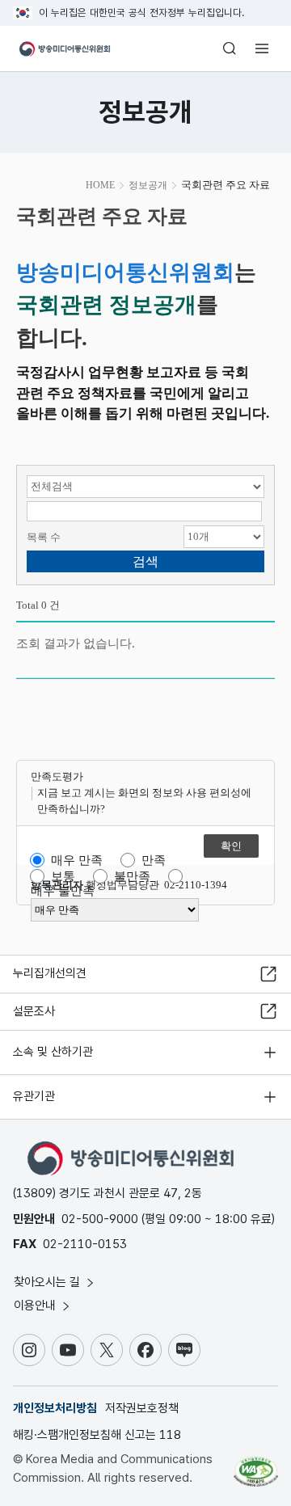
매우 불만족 (63, 890)
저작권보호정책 (142, 1408)
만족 (153, 860)
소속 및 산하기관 (53, 1051)
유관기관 (34, 1096)
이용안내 (36, 1305)
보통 (63, 876)
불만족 (132, 876)
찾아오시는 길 (48, 1282)
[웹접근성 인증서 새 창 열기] (256, 1465)
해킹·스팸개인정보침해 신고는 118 (97, 1435)
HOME (100, 185)
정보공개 (148, 185)
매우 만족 (77, 860)
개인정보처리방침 (55, 1408)
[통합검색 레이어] (229, 48)
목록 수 (44, 537)
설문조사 (34, 1011)
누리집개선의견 (49, 973)
